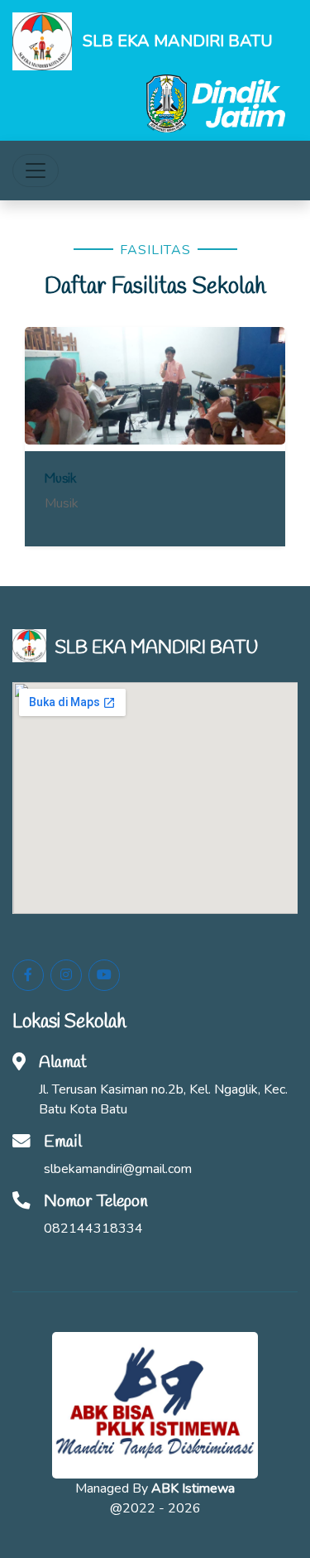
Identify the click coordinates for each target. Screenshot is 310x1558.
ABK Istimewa (193, 1488)
